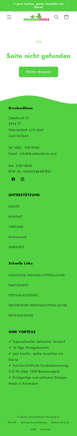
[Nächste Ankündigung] (69, 5)
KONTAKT (15, 216)
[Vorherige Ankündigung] (8, 5)
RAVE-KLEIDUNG (21, 315)
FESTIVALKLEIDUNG (23, 295)
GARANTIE (16, 247)
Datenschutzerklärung (34, 422)
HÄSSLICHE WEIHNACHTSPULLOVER (37, 275)
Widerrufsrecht (60, 422)
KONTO (14, 206)
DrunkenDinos (36, 417)
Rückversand (18, 237)
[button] (9, 17)
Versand (45, 429)
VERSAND (16, 226)
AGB (33, 429)
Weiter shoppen (39, 71)
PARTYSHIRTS (18, 285)
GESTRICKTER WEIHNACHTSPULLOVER (38, 305)
